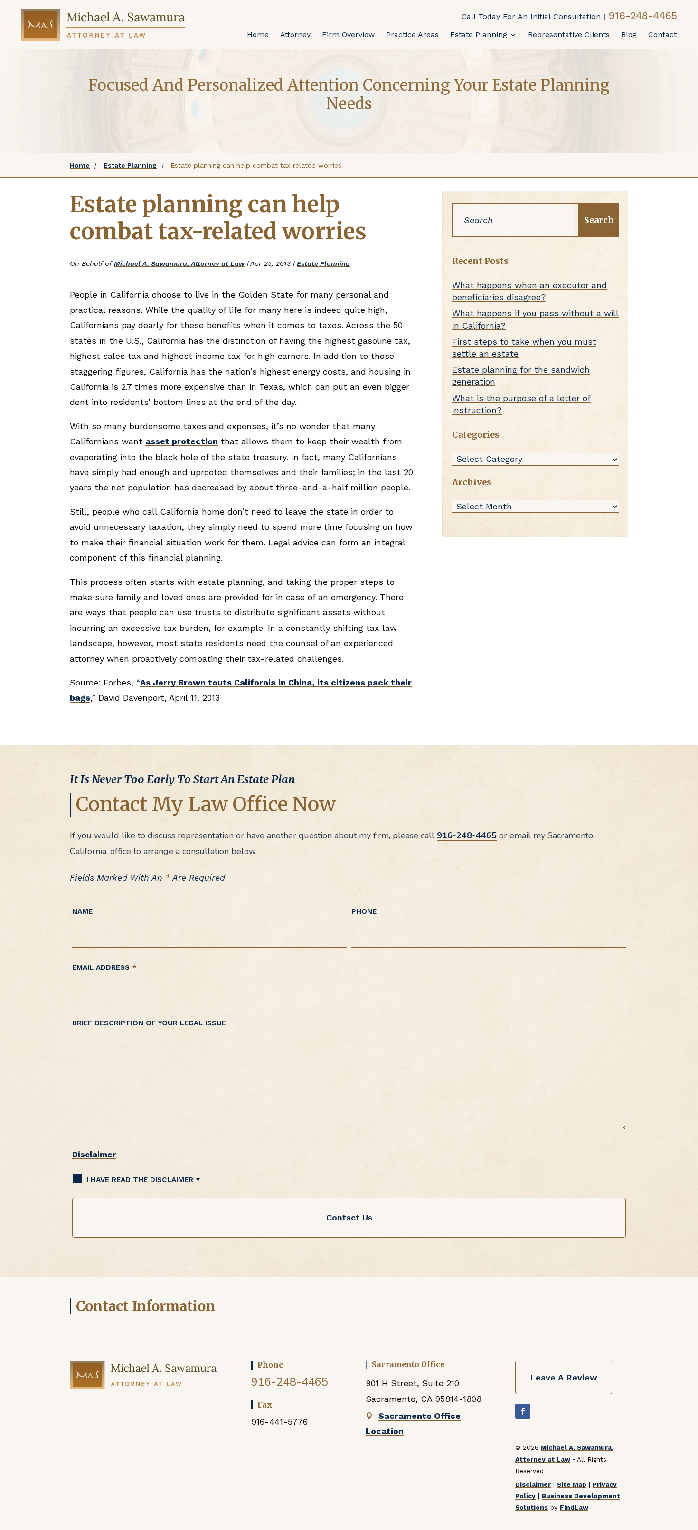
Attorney (295, 34)
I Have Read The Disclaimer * (143, 1179)
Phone (364, 911)
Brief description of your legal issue (149, 1023)
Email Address (104, 967)
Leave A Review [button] (563, 1377)
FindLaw (574, 1507)
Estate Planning (478, 34)
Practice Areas (412, 34)
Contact (662, 34)
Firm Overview (348, 34)
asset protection (181, 441)
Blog (629, 34)
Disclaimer (94, 1154)
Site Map (571, 1484)
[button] (684, 1456)
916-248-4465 (642, 15)
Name (82, 911)
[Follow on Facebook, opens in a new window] (522, 1411)
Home (258, 34)
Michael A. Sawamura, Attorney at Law (179, 263)
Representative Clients (569, 34)
